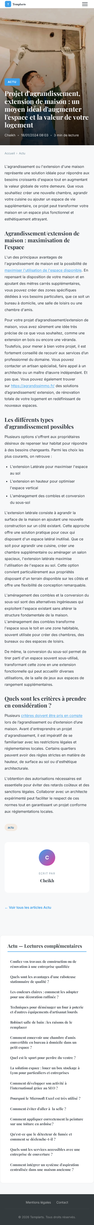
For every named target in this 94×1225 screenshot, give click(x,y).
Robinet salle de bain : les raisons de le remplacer (41, 1024)
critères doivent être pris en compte (51, 715)
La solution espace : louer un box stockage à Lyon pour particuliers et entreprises (45, 1070)
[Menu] (84, 4)
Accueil (10, 153)
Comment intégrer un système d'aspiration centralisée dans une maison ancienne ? (44, 1167)
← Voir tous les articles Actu (28, 907)
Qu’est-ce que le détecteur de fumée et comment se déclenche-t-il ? (41, 1136)
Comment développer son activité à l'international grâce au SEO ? (38, 1085)
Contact (62, 1202)
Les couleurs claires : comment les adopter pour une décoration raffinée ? (44, 994)
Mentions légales (38, 1202)
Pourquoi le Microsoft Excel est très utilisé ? (45, 1098)
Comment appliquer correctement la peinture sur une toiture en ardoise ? (46, 1121)
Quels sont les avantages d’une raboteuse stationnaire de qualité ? (43, 979)
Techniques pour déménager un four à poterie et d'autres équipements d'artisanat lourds (47, 1009)
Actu (12, 82)
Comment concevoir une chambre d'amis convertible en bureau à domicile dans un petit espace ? (43, 1042)
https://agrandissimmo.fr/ (33, 385)
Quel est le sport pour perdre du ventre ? (43, 1057)
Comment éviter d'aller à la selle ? (38, 1108)
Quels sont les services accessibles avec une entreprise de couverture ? (45, 1151)
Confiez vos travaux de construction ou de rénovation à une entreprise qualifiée (43, 964)
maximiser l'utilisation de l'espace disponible (43, 270)
